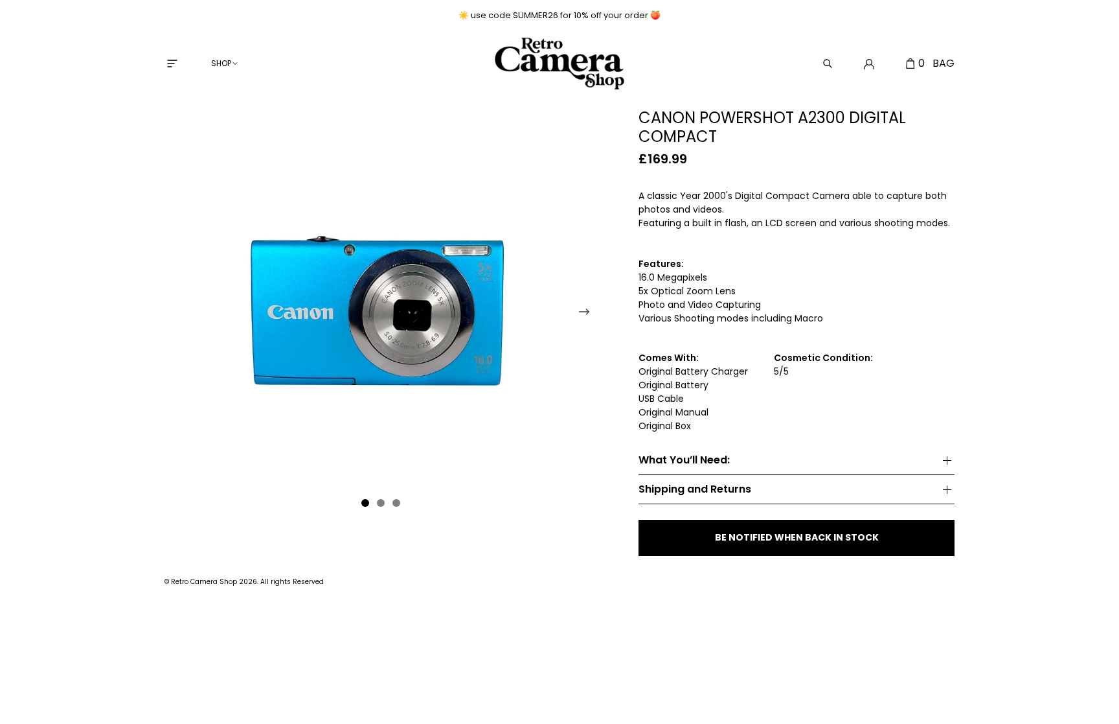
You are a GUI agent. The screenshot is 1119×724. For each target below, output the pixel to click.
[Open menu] (172, 63)
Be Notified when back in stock (797, 537)
